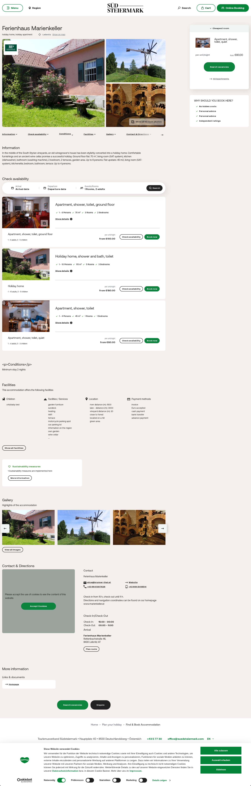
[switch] (90, 780)
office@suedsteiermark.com (186, 738)
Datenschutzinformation (65, 771)
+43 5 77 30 (154, 738)
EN (209, 738)
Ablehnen (221, 769)
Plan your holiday (112, 724)
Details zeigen (159, 780)
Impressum (136, 771)
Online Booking (235, 7)
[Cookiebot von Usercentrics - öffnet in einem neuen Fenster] (24, 780)
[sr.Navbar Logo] (125, 7)
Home (94, 724)
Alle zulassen (221, 750)
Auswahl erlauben (221, 760)
